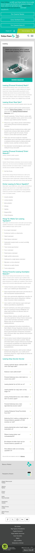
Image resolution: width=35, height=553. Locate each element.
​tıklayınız (23, 456)
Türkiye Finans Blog (5, 512)
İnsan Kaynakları (18, 536)
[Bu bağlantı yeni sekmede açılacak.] (17, 64)
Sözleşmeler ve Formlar (17, 543)
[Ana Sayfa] (11, 36)
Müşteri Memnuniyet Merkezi (7, 482)
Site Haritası (18, 526)
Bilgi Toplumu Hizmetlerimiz (18, 529)
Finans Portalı (3, 492)
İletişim (17, 538)
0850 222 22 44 (25, 547)
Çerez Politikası (5, 2)
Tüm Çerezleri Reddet (17, 14)
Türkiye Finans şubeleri (16, 109)
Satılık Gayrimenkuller (5, 497)
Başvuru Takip (29, 550)
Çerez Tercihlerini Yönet (17, 20)
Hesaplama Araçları (7, 473)
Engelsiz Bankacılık (18, 531)
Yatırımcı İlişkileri (4, 487)
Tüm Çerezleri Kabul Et (18, 25)
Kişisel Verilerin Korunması (17, 533)
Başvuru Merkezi (6, 464)
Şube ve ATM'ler (18, 540)
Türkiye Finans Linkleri (5, 507)
